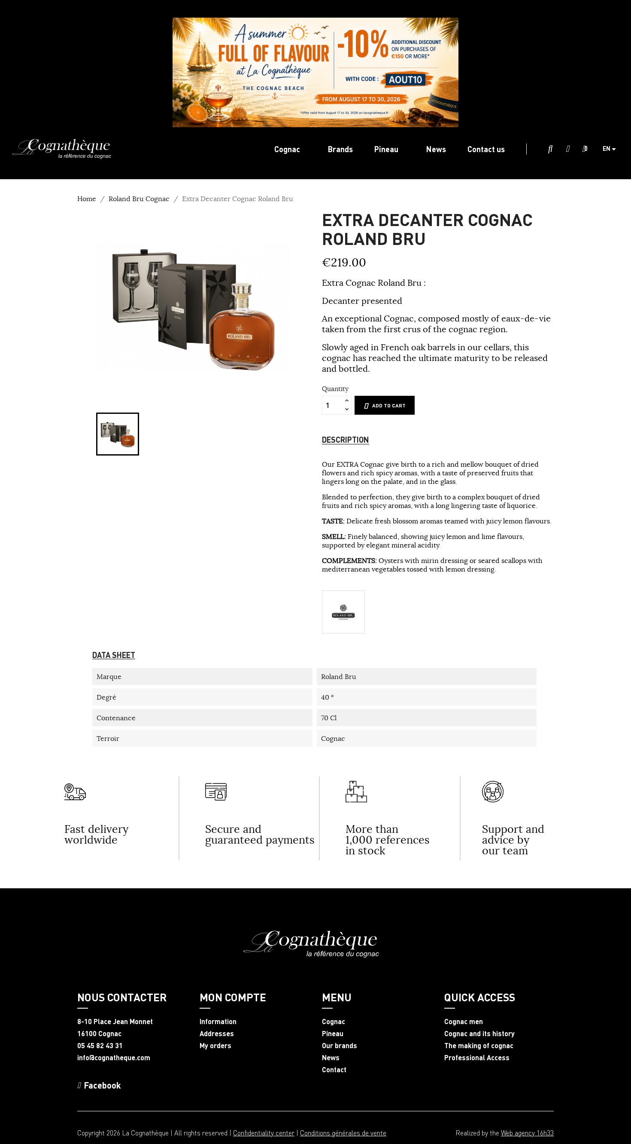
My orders (215, 1045)
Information (218, 1021)
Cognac (333, 1021)
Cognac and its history (479, 1033)
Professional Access (477, 1057)
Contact (334, 1069)
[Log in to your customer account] (567, 149)
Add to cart (389, 405)
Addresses (217, 1033)
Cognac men (463, 1021)
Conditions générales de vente (343, 1132)
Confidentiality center (263, 1132)
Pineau (332, 1033)
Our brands (339, 1045)
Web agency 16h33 (527, 1132)
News (331, 1057)
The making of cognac (478, 1045)
